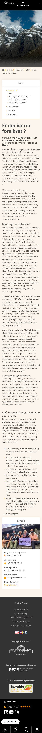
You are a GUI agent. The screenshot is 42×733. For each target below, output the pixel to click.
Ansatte (11, 110)
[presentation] (23, 2)
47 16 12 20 (25, 621)
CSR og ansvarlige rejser (20, 96)
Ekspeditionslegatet (18, 102)
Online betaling (11, 585)
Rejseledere (13, 107)
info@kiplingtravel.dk (16, 577)
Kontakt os (13, 114)
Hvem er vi (12, 90)
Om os (12, 93)
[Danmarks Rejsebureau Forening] (21, 670)
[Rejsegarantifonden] (21, 651)
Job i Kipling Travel (17, 99)
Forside (5, 731)
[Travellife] (21, 689)
